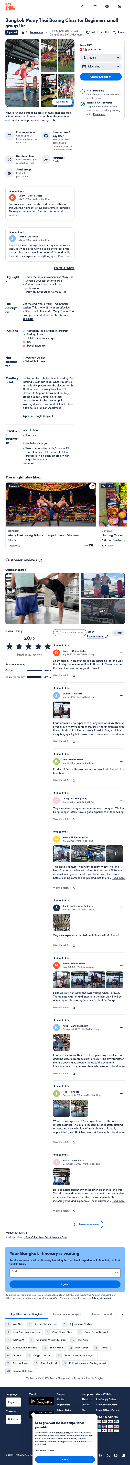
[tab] (26, 1314)
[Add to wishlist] (92, 486)
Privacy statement (101, 1298)
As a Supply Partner (106, 1399)
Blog (84, 1410)
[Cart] (94, 6)
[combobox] (97, 637)
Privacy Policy (64, 1410)
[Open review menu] (121, 652)
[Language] (107, 6)
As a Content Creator (107, 1404)
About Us (87, 1399)
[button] (32, 32)
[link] (50, 516)
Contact (61, 1399)
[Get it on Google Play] (41, 1401)
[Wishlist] (82, 6)
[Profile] (119, 6)
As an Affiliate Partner (107, 1410)
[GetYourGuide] (10, 7)
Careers (86, 1404)
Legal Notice (63, 1404)
